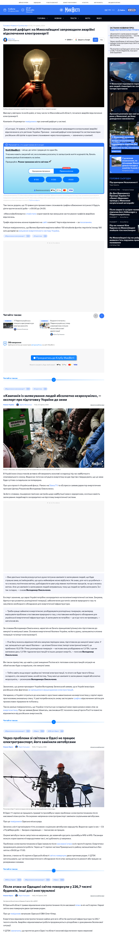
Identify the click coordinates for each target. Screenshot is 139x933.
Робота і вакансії (51, 2)
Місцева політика (114, 2)
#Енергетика (37, 236)
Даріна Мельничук (26, 405)
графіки (77, 698)
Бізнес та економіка (69, 2)
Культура (85, 2)
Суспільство (23, 25)
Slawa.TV (53, 485)
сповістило (31, 213)
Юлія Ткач (11, 39)
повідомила (31, 121)
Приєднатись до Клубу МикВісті (55, 357)
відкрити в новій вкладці (97, 405)
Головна (6, 25)
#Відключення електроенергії (15, 236)
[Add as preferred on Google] (61, 10)
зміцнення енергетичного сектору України (39, 230)
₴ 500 (71, 179)
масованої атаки (64, 843)
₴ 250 (53, 179)
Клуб (133, 10)
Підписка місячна (66, 171)
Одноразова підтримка (41, 171)
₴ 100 (36, 179)
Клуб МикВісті (13, 150)
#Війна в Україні (10, 880)
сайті (45, 222)
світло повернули (58, 855)
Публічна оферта (34, 200)
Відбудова (37, 2)
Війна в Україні (23, 2)
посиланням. (86, 222)
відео (99, 18)
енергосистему (10, 710)
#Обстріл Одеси (53, 731)
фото (87, 18)
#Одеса (36, 731)
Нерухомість (98, 2)
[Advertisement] (53, 278)
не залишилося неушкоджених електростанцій (50, 690)
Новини (14, 25)
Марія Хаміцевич (24, 747)
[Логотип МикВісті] (72, 10)
